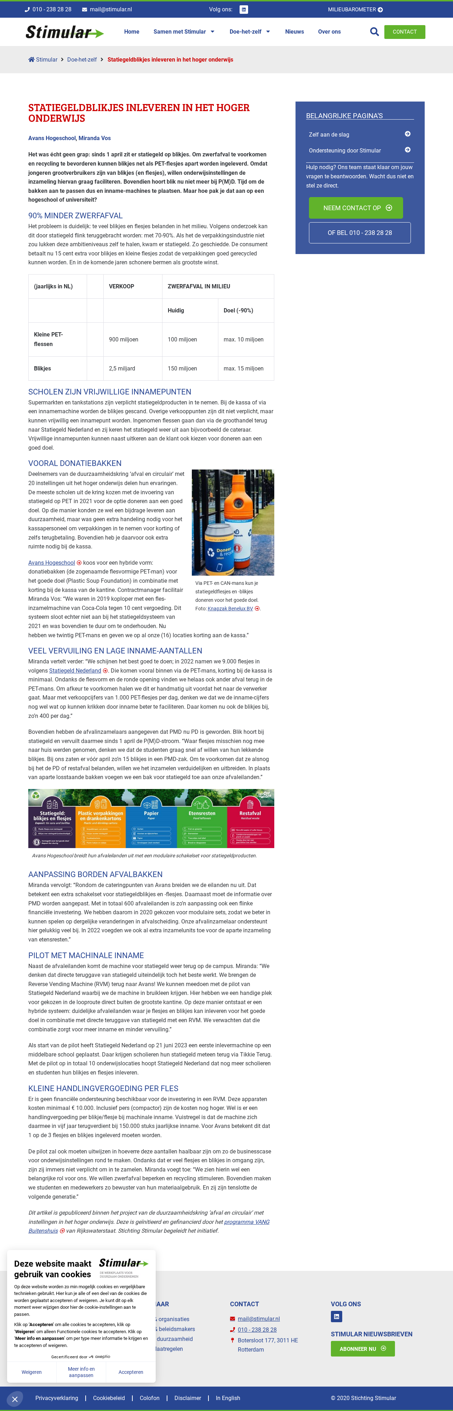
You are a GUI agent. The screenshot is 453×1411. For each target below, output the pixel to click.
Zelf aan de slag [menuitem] (329, 134)
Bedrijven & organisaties (159, 1319)
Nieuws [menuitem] (294, 31)
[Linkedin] (244, 9)
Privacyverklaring (56, 1398)
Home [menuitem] (131, 31)
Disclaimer (187, 1398)
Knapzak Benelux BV (230, 608)
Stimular (46, 59)
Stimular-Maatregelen (156, 1349)
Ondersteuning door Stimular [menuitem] (345, 150)
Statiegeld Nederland (75, 670)
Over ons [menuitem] (329, 31)
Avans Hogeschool (51, 562)
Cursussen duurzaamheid (161, 1339)
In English (228, 1398)
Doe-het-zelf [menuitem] (246, 31)
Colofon (150, 1398)
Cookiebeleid (109, 1398)
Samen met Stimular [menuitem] (180, 31)
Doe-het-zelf (82, 59)
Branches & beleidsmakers (162, 1329)
